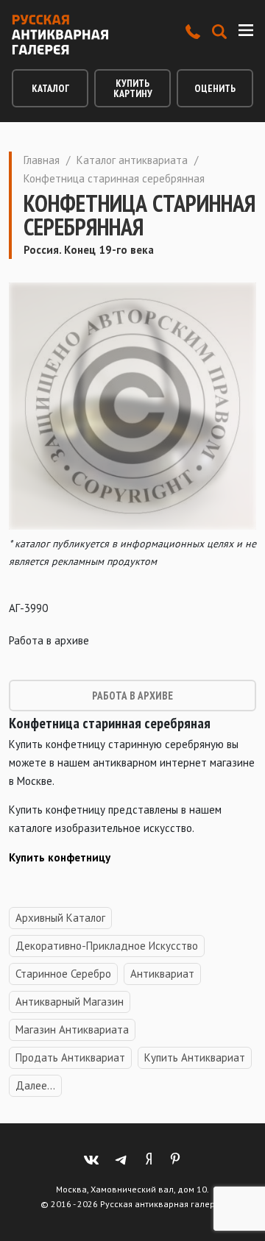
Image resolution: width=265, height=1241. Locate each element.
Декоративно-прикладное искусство (106, 946)
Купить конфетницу (59, 857)
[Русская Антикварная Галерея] (60, 34)
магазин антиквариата (72, 1029)
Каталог (50, 88)
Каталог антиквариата (132, 160)
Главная (42, 160)
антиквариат (162, 974)
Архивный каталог (60, 918)
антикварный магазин (69, 1002)
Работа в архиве (132, 696)
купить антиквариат (194, 1057)
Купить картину (132, 88)
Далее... (35, 1085)
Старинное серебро (63, 974)
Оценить (215, 88)
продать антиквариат (70, 1057)
